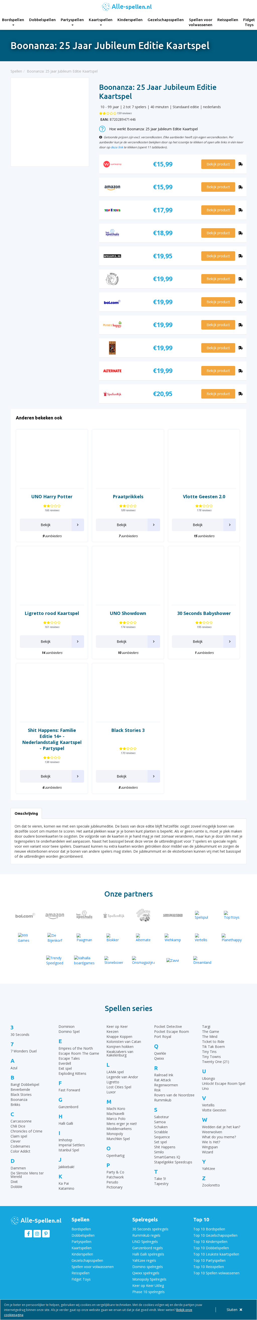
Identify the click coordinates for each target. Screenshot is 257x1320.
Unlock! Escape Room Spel (223, 1083)
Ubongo (208, 1078)
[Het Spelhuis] (84, 915)
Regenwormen (166, 1085)
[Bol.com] (25, 915)
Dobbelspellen (42, 20)
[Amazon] (55, 915)
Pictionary (114, 1187)
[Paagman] (84, 937)
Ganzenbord (68, 1106)
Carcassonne (21, 1121)
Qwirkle (160, 1053)
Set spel (160, 1142)
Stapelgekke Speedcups (173, 1162)
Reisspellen (227, 20)
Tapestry (161, 1183)
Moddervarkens (119, 1128)
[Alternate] (143, 937)
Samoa (160, 1121)
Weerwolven (212, 1131)
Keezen (112, 1031)
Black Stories (21, 1094)
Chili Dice (18, 1126)
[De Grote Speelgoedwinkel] (143, 915)
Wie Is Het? (211, 1142)
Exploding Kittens (72, 1073)
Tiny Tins (209, 1051)
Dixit (14, 1181)
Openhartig (115, 1155)
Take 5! (160, 1178)
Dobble (16, 1186)
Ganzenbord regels (147, 1247)
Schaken (161, 1126)
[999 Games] (25, 937)
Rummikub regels (146, 1235)
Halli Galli (65, 1123)
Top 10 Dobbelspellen (211, 1247)
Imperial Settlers (71, 1145)
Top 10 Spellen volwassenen (216, 1273)
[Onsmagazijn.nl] (143, 960)
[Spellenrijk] (114, 915)
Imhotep (65, 1140)
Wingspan (210, 1147)
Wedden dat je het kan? (221, 1126)
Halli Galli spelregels (148, 1254)
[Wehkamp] (173, 937)
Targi (206, 1026)
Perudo (112, 1182)
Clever (16, 1141)
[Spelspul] (202, 915)
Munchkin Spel (118, 1138)
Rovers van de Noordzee (174, 1095)
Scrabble (161, 1131)
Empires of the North (75, 1048)
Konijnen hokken (120, 1046)
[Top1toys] (232, 915)
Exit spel (65, 1068)
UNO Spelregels (145, 1241)
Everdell (64, 1063)
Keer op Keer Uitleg (148, 1285)
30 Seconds (20, 1034)
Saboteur (161, 1116)
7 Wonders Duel (24, 1051)
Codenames (20, 1146)
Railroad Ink (163, 1075)
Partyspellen (72, 20)
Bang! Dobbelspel (25, 1084)
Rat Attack (162, 1080)
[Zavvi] (173, 960)
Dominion (66, 1026)
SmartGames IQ (167, 1157)
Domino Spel (69, 1031)
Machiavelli (115, 1113)
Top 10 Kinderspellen (210, 1241)
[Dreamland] (202, 960)
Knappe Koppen (119, 1036)
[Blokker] (114, 937)
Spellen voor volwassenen (200, 22)
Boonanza (19, 1099)
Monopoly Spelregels (149, 1279)
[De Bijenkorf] (55, 937)
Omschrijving (26, 813)
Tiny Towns (211, 1056)
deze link (117, 147)
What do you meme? (219, 1137)
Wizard (207, 1152)
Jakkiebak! (66, 1166)
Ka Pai (63, 1183)
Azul (14, 1067)
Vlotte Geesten (214, 1110)
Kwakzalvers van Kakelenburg (119, 1053)
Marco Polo (115, 1118)
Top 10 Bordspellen (209, 1229)
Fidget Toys (81, 1279)
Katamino (66, 1188)
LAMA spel (115, 1072)
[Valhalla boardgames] (84, 960)
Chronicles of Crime (26, 1131)
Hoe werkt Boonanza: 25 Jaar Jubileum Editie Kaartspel (153, 129)
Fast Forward (69, 1090)
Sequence (162, 1137)
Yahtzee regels (144, 1260)
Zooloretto (211, 1185)
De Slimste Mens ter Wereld (27, 1175)
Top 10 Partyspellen (209, 1260)
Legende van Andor (122, 1077)
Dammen (18, 1168)
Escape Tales (69, 1058)
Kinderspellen (130, 20)
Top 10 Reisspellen (208, 1266)
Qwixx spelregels (145, 1273)
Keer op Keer (117, 1026)
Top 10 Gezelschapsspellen (215, 1235)
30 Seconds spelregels (150, 1229)
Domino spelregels (147, 1266)
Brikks (15, 1104)
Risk (157, 1090)
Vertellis (208, 1105)
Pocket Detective (168, 1026)
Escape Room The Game (78, 1053)
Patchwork (115, 1177)
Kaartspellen (100, 20)
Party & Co (115, 1172)
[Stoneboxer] (114, 960)
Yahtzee (208, 1168)
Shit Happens (164, 1147)
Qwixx (159, 1058)
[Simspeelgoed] (173, 915)
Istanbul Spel (68, 1150)
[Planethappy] (232, 937)
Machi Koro (115, 1108)
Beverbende (20, 1089)
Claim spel (19, 1136)
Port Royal (162, 1036)
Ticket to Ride (213, 1041)
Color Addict (20, 1151)
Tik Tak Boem (213, 1046)
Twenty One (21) (215, 1061)
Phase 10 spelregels (148, 1291)
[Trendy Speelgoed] (55, 960)
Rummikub (162, 1100)
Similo (159, 1152)
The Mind (209, 1036)
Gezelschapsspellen (166, 20)
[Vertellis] (202, 937)
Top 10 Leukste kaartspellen (216, 1254)
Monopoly (114, 1133)
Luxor (111, 1092)
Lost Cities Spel (118, 1087)
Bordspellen (81, 1229)
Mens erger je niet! (121, 1123)
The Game (210, 1031)
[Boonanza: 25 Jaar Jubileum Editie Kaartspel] (50, 122)
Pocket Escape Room (171, 1031)
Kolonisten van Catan (123, 1041)
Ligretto (112, 1082)
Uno (205, 1088)
